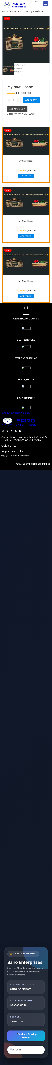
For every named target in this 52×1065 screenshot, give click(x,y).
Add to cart (31, 100)
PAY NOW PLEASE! (18, 11)
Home (5, 11)
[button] (45, 3)
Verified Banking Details (27, 1036)
